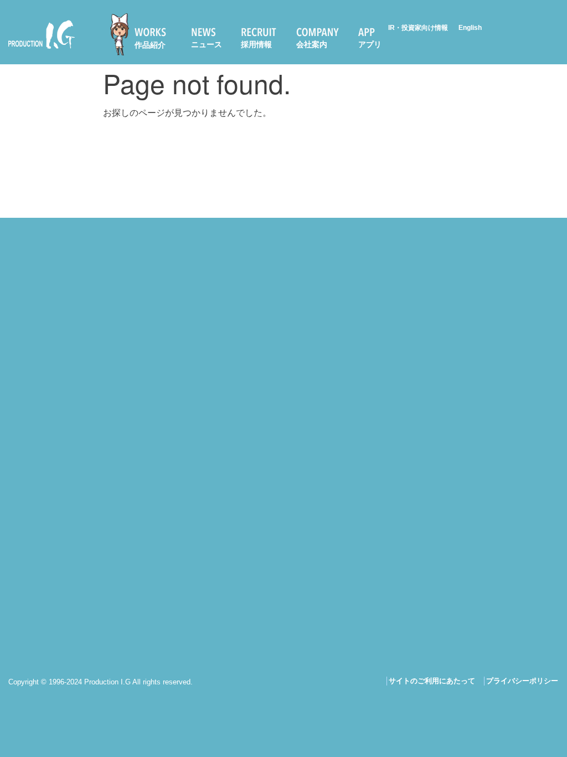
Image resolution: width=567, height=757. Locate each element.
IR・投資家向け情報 (418, 28)
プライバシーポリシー (522, 681)
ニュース (206, 44)
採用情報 (256, 44)
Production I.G (36, 50)
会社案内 (311, 44)
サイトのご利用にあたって (432, 681)
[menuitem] (143, 34)
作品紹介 (150, 44)
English (470, 28)
